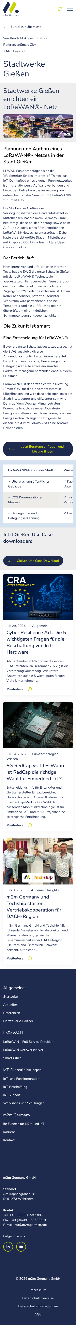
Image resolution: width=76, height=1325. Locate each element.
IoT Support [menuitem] (11, 1095)
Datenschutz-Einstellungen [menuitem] (38, 1306)
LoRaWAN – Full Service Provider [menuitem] (28, 1042)
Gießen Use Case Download (38, 561)
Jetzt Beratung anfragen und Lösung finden (42, 449)
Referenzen (11, 44)
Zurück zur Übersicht (26, 27)
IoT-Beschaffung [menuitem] (15, 1087)
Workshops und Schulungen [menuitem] (23, 1103)
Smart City (28, 44)
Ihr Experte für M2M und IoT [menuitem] (23, 1124)
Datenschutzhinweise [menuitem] (38, 1298)
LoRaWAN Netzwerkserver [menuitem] (23, 1050)
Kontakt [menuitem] (9, 1140)
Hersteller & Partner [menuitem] (18, 1021)
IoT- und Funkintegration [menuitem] (21, 1078)
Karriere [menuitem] (9, 1132)
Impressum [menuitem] (38, 1290)
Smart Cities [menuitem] (12, 1058)
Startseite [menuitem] (10, 996)
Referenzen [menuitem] (11, 1013)
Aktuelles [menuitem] (10, 1005)
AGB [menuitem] (38, 1314)
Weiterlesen (16, 689)
